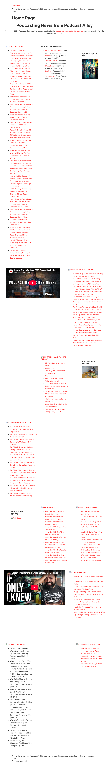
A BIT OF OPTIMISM (18, 644)
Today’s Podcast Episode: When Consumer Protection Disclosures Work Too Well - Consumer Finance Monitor (87, 342)
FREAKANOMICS (80, 572)
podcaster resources (76, 31)
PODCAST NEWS (17, 46)
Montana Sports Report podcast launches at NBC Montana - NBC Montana (21, 124)
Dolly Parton (49, 368)
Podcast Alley (17, 5)
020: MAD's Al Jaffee (88, 653)
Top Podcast (49, 76)
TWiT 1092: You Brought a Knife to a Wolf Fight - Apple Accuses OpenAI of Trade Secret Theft (23, 472)
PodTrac (48, 71)
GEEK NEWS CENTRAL (89, 507)
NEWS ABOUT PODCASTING (83, 269)
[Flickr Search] (90, 78)
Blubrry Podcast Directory (54, 50)
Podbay (48, 56)
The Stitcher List (51, 61)
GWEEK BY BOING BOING (90, 644)
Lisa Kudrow (49, 376)
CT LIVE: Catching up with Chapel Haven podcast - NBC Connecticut (20, 222)
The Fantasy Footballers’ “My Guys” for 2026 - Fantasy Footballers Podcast (20, 117)
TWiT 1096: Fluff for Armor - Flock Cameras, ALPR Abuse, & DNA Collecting (22, 441)
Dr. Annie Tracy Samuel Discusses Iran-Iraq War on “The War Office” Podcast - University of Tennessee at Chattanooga (88, 276)
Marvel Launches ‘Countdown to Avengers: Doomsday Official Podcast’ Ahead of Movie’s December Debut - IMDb (87, 314)
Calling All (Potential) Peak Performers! (87, 599)
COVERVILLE (50, 507)
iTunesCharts (49, 66)
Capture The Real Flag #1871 (91, 522)
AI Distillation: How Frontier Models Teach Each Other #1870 (90, 526)
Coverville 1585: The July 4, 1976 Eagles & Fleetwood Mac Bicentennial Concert (55, 544)
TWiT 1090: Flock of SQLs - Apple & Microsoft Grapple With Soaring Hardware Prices (22, 488)
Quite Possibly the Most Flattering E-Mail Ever (89, 612)
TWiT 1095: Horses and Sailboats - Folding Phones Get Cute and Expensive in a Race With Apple (22, 449)
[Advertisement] (54, 97)
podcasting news (62, 31)
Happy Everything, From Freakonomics (87, 592)
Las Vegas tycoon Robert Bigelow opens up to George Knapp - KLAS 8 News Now (20, 63)
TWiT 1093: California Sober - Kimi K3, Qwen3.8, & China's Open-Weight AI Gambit (23, 464)
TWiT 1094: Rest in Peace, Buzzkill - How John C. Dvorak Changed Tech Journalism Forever (22, 457)
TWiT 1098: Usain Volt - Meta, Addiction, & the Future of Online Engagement (21, 429)
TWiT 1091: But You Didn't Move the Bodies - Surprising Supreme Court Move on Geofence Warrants (22, 480)
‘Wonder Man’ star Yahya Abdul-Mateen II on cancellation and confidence (56, 393)
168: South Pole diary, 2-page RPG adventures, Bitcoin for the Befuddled (92, 658)
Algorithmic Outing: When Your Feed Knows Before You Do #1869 (91, 534)
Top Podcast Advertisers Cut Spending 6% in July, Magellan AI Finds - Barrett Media (20, 99)
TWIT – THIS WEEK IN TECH (21, 422)
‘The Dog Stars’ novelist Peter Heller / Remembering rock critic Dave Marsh (56, 386)
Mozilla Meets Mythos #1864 (91, 560)
